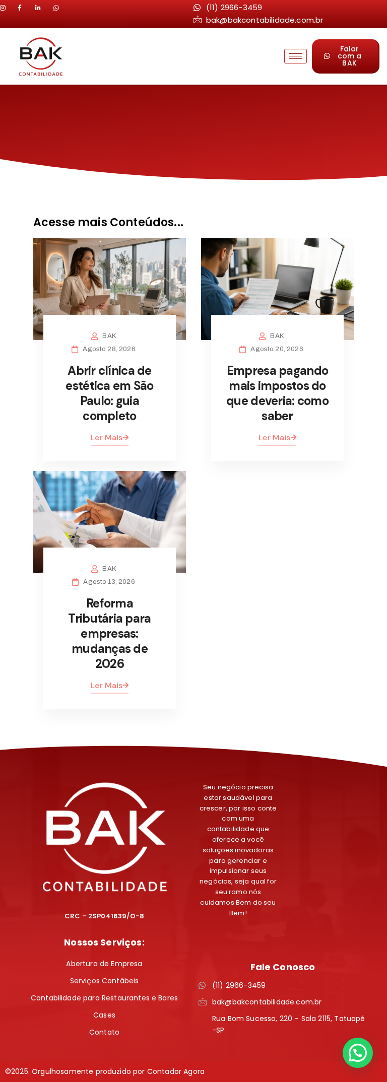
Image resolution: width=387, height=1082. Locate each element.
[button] (358, 1053)
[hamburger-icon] (295, 56)
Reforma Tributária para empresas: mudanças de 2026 (109, 633)
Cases (104, 1015)
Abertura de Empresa (104, 964)
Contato (104, 1032)
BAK (108, 336)
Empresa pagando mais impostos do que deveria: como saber (277, 393)
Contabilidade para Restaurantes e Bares (104, 998)
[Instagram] (7, 7)
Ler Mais (106, 437)
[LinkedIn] (25, 7)
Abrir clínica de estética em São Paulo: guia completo (109, 393)
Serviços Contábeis (104, 981)
